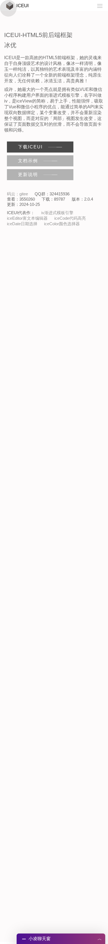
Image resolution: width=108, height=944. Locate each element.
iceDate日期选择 (22, 223)
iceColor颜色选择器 (62, 223)
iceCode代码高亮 (70, 218)
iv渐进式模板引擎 (57, 212)
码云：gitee (17, 194)
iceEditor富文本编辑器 (27, 218)
